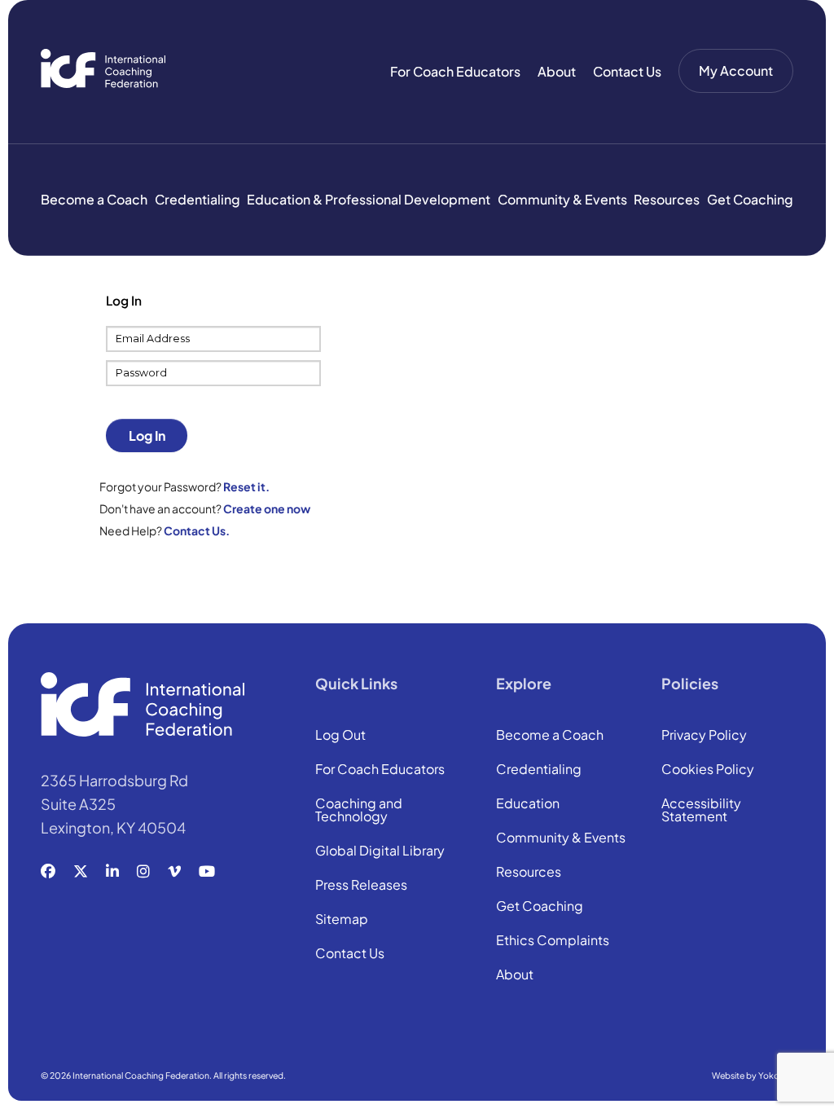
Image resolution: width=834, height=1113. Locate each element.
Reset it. (246, 486)
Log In (147, 435)
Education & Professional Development (368, 199)
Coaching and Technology (358, 811)
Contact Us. (197, 530)
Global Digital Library (380, 851)
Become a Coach (94, 199)
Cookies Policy (707, 770)
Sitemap (341, 920)
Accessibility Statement (701, 811)
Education (528, 804)
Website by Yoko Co (752, 1075)
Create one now (266, 508)
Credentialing (197, 199)
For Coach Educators (455, 71)
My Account (736, 70)
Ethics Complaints (552, 941)
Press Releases (361, 885)
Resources (667, 199)
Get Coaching (750, 199)
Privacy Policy (704, 735)
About (557, 71)
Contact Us (627, 71)
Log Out (340, 735)
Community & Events (562, 199)
